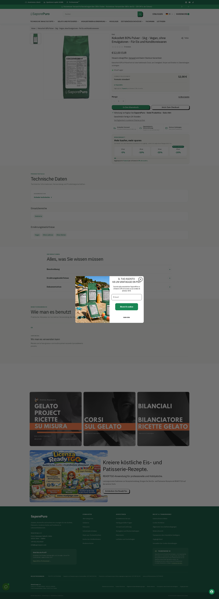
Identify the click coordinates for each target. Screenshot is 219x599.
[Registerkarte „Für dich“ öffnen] (211, 591)
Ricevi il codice (126, 307)
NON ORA (126, 317)
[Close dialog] (140, 279)
